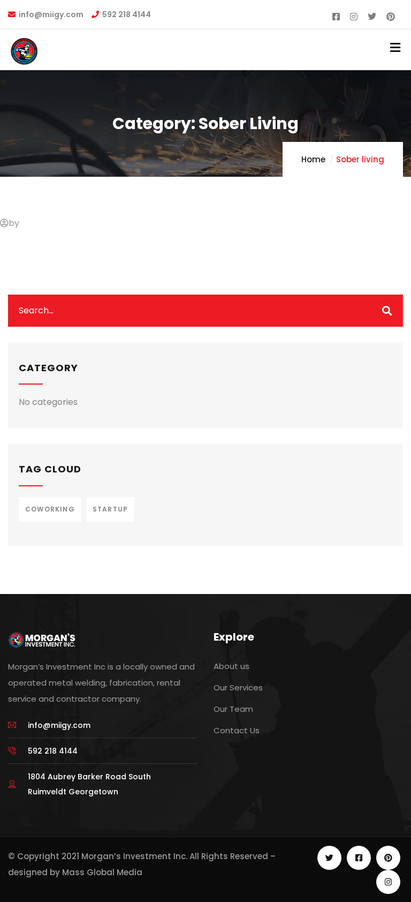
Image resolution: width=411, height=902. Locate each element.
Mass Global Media (102, 872)
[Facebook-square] (359, 858)
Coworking (50, 509)
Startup (110, 509)
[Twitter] (329, 858)
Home (313, 159)
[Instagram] (388, 882)
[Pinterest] (388, 858)
